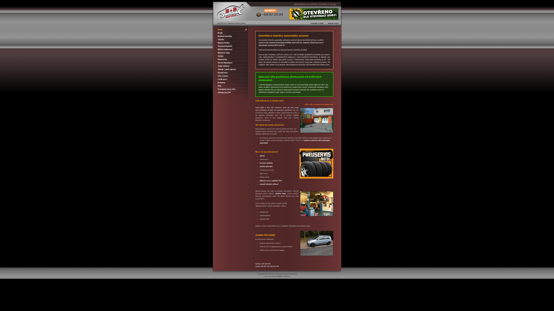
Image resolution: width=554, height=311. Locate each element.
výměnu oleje (280, 193)
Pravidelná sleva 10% (226, 89)
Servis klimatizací (225, 63)
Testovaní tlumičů (225, 46)
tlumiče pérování (266, 166)
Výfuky (220, 56)
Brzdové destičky (225, 36)
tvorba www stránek (277, 276)
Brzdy (220, 33)
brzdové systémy (266, 163)
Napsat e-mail (333, 23)
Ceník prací (222, 79)
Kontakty (221, 83)
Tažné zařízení (223, 66)
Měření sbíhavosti (225, 50)
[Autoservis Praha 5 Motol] (230, 11)
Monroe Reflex (224, 43)
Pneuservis (222, 59)
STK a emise (223, 76)
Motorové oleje (224, 53)
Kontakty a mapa (317, 23)
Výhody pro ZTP (224, 93)
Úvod (220, 30)
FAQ (219, 86)
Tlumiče (221, 40)
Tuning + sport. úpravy (227, 69)
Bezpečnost (223, 73)
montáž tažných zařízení (269, 184)
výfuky (262, 156)
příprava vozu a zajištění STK (271, 181)
